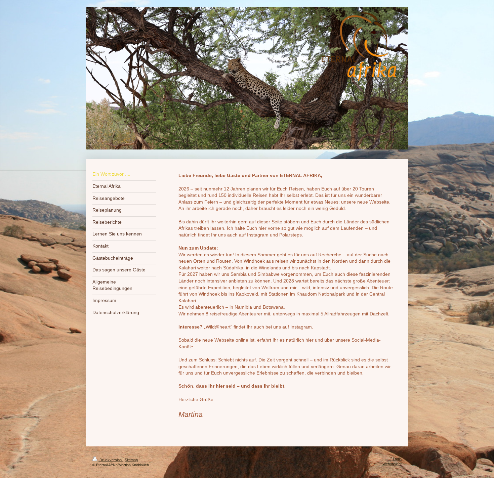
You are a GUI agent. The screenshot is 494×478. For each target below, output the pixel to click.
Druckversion (110, 460)
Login (397, 459)
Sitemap (131, 460)
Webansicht (392, 464)
